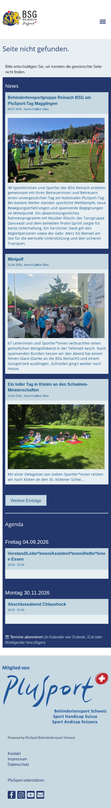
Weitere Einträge (26, 500)
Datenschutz (18, 764)
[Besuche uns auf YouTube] (31, 795)
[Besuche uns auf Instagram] (21, 795)
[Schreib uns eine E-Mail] (40, 795)
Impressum (17, 759)
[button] (56, 563)
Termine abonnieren (26, 637)
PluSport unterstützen (26, 780)
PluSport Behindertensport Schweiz (50, 738)
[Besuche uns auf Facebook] (11, 795)
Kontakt (14, 753)
